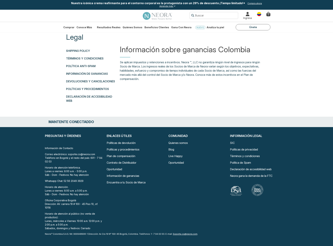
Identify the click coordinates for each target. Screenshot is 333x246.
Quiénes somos (132, 27)
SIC (232, 143)
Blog (171, 149)
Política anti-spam (81, 66)
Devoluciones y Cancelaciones (90, 81)
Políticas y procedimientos (87, 89)
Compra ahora (254, 3)
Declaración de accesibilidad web (251, 169)
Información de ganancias (87, 73)
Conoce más (84, 27)
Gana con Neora (181, 27)
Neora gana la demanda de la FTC (251, 176)
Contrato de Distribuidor (121, 162)
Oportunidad (114, 169)
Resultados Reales (109, 27)
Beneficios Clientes (156, 27)
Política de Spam (240, 162)
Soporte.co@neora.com (185, 234)
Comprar (68, 27)
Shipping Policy (78, 51)
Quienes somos (178, 143)
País (259, 13)
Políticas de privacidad (244, 149)
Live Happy (175, 156)
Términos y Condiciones (85, 58)
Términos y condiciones (245, 156)
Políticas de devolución (121, 143)
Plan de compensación (121, 156)
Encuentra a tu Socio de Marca (126, 182)
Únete (253, 27)
